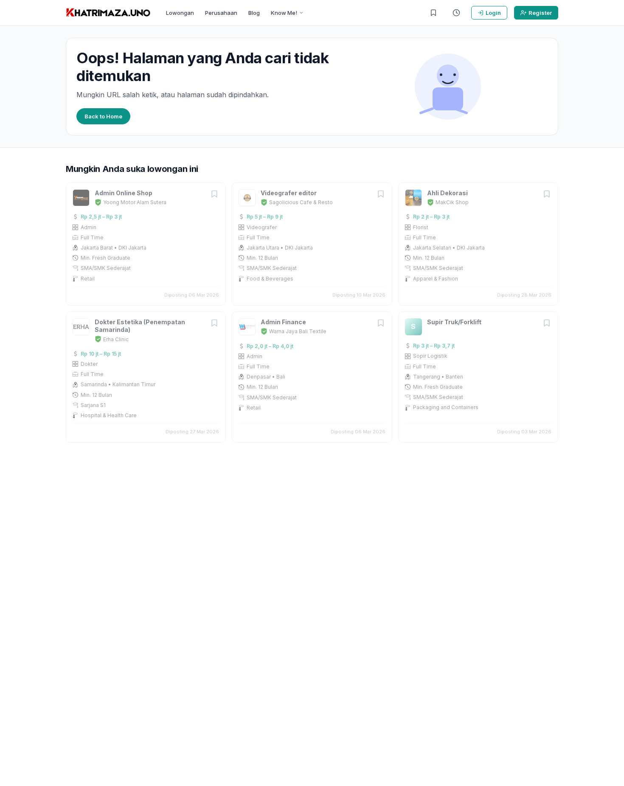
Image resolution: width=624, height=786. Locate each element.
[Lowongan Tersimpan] (433, 13)
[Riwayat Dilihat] (456, 13)
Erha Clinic (116, 339)
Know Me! (284, 12)
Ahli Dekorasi (447, 192)
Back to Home (103, 116)
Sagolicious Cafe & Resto (301, 202)
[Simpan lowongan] (214, 194)
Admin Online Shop (123, 192)
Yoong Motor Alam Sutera (134, 202)
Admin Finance (283, 322)
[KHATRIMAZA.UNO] (108, 13)
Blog (254, 12)
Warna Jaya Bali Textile (297, 331)
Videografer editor (289, 192)
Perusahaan (221, 12)
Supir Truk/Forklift (454, 322)
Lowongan (180, 12)
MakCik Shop (452, 202)
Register (540, 12)
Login (493, 12)
